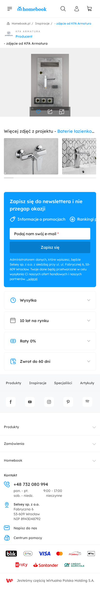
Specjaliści (63, 383)
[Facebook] (11, 402)
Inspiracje (37, 383)
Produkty (13, 383)
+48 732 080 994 (31, 484)
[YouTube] (30, 402)
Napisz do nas (25, 528)
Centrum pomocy (28, 538)
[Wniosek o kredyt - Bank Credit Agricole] (74, 565)
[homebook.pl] (32, 8)
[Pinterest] (68, 402)
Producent (24, 36)
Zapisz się (50, 247)
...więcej (31, 279)
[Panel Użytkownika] (77, 8)
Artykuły (87, 383)
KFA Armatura (28, 31)
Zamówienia (14, 443)
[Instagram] (49, 402)
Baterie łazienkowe (77, 131)
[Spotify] (87, 402)
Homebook (13, 460)
